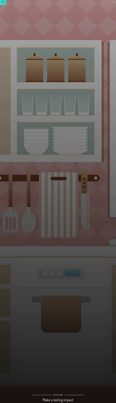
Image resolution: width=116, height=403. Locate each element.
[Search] (114, 2)
